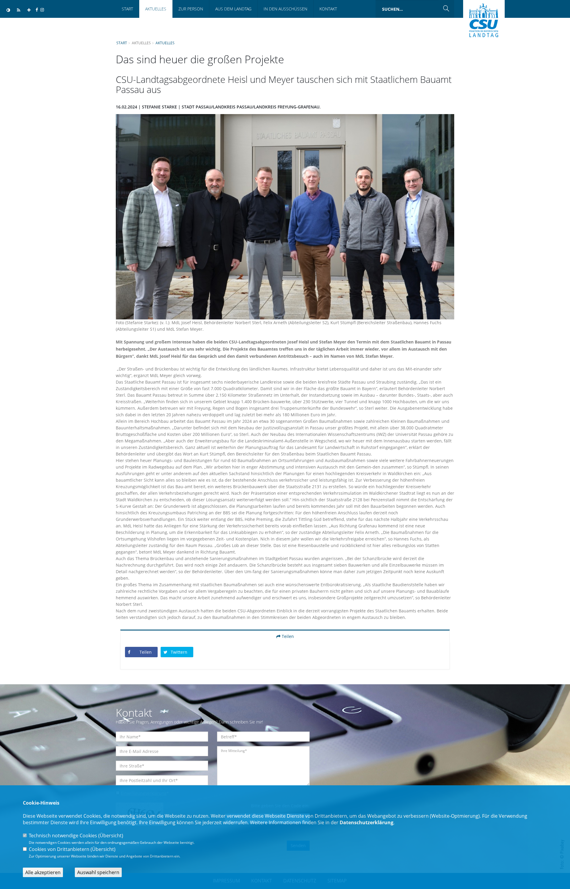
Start (127, 9)
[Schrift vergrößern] (29, 10)
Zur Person (190, 9)
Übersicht (111, 835)
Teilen (287, 636)
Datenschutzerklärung (366, 822)
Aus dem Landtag (233, 9)
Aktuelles (155, 9)
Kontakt (328, 9)
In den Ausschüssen (285, 9)
